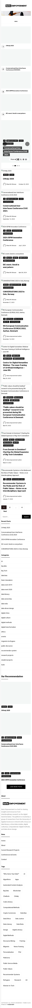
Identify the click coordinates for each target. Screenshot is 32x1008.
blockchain (17, 891)
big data (9, 355)
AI (4, 140)
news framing (19, 946)
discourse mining (9, 941)
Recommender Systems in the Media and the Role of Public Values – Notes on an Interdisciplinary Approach (15, 487)
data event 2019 (6, 585)
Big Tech (9, 257)
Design (5, 930)
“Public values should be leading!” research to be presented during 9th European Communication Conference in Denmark (14, 412)
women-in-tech (8, 986)
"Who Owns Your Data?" (11, 874)
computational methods (11, 907)
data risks (6, 321)
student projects (8, 233)
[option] (16, 141)
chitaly (16, 896)
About (3, 845)
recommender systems (11, 974)
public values (7, 969)
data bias (6, 174)
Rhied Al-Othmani (11, 184)
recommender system (18, 479)
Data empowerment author (14, 336)
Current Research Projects (10, 850)
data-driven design (7, 608)
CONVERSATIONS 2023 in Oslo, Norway (13, 292)
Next (5, 511)
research (18, 980)
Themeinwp (10, 1004)
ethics (24, 284)
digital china (5, 613)
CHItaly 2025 (10, 45)
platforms (6, 958)
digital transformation (12, 140)
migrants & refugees (8, 641)
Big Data (6, 891)
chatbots (6, 896)
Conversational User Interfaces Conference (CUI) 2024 (16, 69)
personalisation (8, 952)
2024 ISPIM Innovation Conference (17, 90)
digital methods (23, 257)
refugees (6, 980)
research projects (8, 143)
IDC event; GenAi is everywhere (16, 113)
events (21, 140)
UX (26, 980)
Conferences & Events (9, 855)
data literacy (10, 319)
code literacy (8, 902)
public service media (10, 963)
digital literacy (17, 930)
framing (22, 941)
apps (17, 879)
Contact (4, 859)
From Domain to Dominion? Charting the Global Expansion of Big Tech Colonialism (16, 452)
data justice (19, 919)
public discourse (15, 400)
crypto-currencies (9, 913)
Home (3, 841)
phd (19, 952)
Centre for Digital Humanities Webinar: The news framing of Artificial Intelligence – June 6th (15, 366)
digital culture (16, 355)
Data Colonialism (20, 439)
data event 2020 (6, 589)
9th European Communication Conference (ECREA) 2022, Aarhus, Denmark (15, 328)
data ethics (7, 919)
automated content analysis (13, 885)
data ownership (18, 319)
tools (3, 665)
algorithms (7, 879)
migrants (6, 946)
